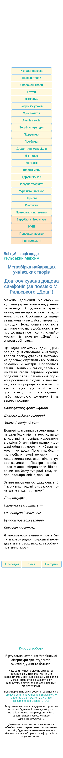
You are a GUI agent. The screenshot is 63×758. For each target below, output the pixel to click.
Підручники (31, 134)
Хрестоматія (31, 113)
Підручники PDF (31, 177)
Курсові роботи (31, 648)
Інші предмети (31, 240)
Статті (31, 92)
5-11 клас (31, 155)
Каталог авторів (31, 70)
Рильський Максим (21, 258)
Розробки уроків (32, 106)
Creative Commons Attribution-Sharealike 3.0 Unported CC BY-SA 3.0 (31, 696)
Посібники (31, 141)
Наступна (51, 564)
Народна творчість (31, 184)
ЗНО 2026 (31, 99)
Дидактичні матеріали (31, 148)
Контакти (31, 205)
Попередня (11, 564)
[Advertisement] (31, 32)
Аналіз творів (31, 120)
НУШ (31, 226)
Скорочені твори (31, 85)
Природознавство (31, 233)
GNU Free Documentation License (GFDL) (32, 699)
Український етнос (31, 191)
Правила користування (31, 212)
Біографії (31, 162)
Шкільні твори (31, 77)
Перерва (31, 198)
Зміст (31, 564)
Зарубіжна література (31, 219)
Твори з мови (31, 170)
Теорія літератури (31, 127)
